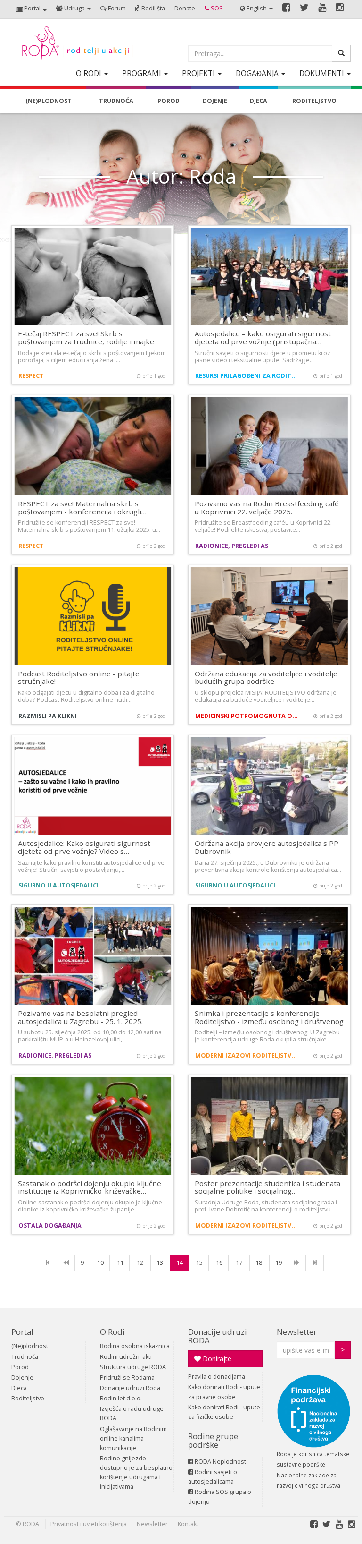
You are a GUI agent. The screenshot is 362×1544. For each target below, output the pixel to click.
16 (219, 1263)
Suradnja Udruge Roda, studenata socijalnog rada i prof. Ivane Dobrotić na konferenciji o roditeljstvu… (266, 1205)
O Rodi (112, 1331)
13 (159, 1263)
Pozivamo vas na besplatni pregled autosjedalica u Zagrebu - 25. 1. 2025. (80, 1017)
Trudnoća (24, 1357)
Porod (20, 1367)
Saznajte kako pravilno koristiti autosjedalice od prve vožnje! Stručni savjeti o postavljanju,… (91, 866)
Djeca (19, 1388)
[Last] (314, 1263)
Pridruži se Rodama (127, 1377)
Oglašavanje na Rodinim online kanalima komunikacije (133, 1438)
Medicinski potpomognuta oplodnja (248, 716)
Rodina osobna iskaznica (135, 1346)
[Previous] (66, 1263)
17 (239, 1263)
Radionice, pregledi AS (231, 546)
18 (258, 1263)
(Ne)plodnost (29, 1346)
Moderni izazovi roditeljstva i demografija (248, 1055)
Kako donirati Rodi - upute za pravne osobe (224, 1391)
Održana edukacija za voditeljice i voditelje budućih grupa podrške (266, 677)
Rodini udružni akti (126, 1357)
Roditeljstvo (27, 1398)
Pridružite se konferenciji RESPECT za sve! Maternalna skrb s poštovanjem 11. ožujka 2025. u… (89, 526)
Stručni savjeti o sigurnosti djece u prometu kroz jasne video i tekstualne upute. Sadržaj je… (262, 356)
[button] (31, 9)
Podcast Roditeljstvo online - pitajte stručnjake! (79, 677)
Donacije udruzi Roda (130, 1388)
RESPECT (31, 376)
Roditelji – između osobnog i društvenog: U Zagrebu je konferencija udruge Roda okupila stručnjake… (267, 1035)
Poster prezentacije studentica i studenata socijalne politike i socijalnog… (267, 1187)
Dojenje (22, 1377)
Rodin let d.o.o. (121, 1398)
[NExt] (297, 1263)
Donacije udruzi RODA (217, 1336)
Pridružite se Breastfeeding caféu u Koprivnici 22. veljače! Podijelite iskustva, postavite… (263, 526)
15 (199, 1263)
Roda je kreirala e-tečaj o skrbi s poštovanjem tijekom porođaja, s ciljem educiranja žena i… (92, 356)
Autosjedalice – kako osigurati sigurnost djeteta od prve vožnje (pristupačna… (263, 337)
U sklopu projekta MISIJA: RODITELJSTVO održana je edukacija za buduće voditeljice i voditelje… (266, 696)
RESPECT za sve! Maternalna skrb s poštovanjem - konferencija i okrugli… (82, 507)
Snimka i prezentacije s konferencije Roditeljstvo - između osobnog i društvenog (269, 1017)
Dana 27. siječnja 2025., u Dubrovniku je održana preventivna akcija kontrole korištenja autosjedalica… (268, 866)
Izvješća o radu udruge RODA (132, 1413)
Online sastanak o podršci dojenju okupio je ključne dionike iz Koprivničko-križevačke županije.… (90, 1205)
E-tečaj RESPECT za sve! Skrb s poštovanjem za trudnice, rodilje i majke (86, 337)
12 (140, 1263)
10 (100, 1263)
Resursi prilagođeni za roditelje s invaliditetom (248, 376)
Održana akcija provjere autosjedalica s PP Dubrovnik (266, 847)
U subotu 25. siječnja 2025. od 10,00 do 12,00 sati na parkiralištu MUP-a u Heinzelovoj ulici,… (90, 1035)
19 (278, 1263)
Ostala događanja (50, 1225)
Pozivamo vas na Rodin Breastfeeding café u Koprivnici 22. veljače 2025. (267, 507)
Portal (22, 1331)
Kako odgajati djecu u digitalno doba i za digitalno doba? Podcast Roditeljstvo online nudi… (86, 696)
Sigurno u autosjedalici (58, 885)
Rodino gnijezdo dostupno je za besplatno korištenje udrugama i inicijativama (136, 1472)
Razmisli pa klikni (47, 716)
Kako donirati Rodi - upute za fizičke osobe (224, 1412)
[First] (48, 1263)
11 (120, 1263)
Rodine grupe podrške (213, 1440)
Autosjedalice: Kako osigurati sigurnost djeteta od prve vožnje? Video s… (84, 847)
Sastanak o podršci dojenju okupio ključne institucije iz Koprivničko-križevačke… (89, 1187)
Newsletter (297, 1331)
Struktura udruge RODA (133, 1367)
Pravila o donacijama (216, 1377)
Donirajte (216, 1358)
